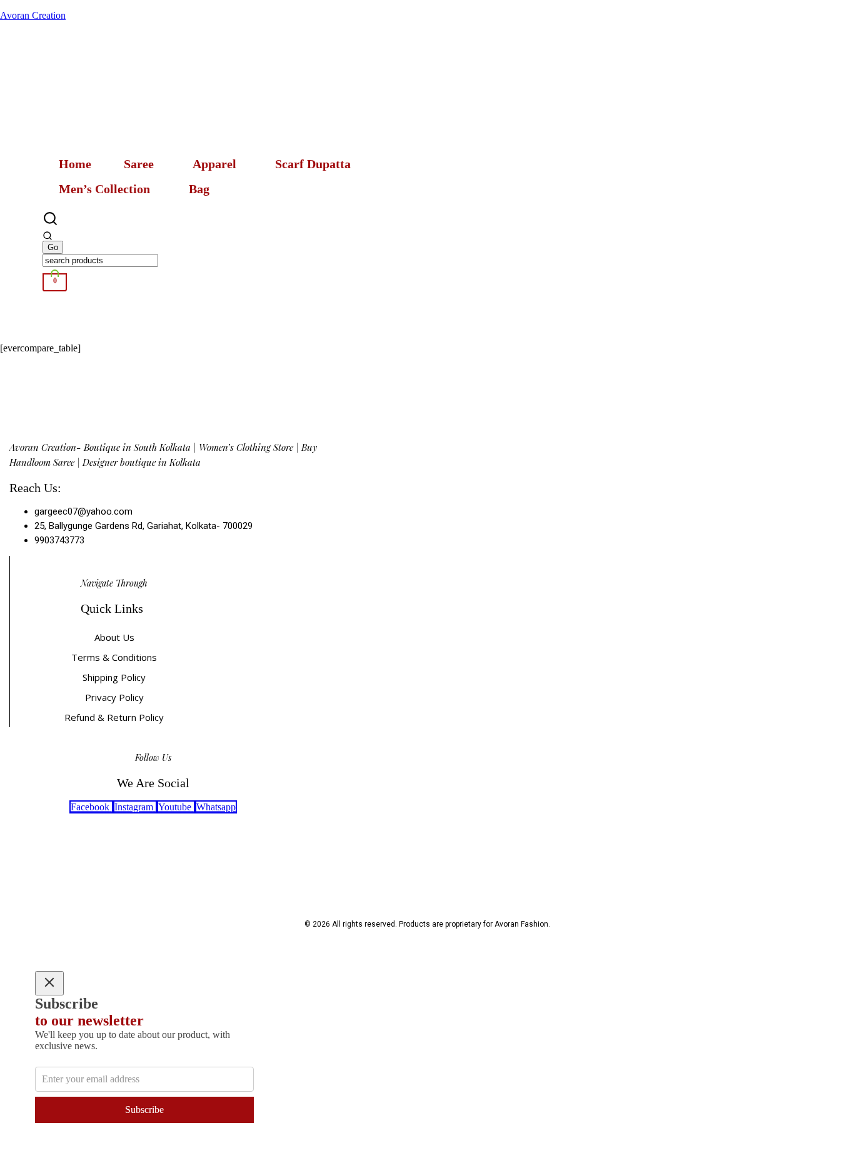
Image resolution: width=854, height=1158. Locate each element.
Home (75, 164)
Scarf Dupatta (313, 164)
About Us (114, 637)
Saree (139, 164)
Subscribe (144, 1109)
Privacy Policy (114, 697)
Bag (199, 189)
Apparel (214, 164)
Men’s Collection (104, 189)
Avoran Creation (33, 15)
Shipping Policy (114, 677)
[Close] (49, 983)
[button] (142, 163)
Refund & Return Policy (114, 717)
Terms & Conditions (114, 657)
